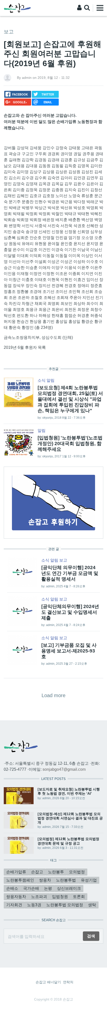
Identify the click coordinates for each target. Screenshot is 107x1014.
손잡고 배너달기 (48, 982)
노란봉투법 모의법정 (64, 905)
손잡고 (37, 872)
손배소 (12, 888)
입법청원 (60, 896)
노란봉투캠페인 (20, 880)
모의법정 (77, 872)
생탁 (92, 905)
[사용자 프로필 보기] (7, 77)
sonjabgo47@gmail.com (64, 769)
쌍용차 (45, 880)
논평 (48, 888)
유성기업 (89, 880)
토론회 (79, 896)
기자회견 (14, 905)
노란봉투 (56, 872)
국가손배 (31, 888)
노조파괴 (39, 896)
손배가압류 (16, 872)
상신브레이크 (69, 888)
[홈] (17, 7)
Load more (53, 695)
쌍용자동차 (16, 896)
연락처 (68, 982)
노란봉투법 (66, 880)
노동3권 (34, 905)
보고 (9, 31)
